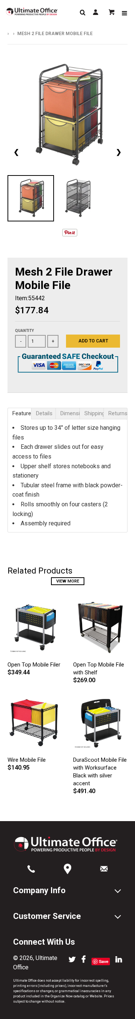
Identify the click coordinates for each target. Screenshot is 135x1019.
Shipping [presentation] (94, 413)
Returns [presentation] (118, 413)
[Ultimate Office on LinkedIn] (119, 960)
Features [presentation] (22, 413)
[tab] (20, 413)
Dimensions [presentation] (70, 413)
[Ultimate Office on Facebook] (83, 960)
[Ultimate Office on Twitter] (72, 960)
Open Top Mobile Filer (34, 664)
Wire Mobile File (27, 760)
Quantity (24, 331)
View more (67, 581)
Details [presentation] (44, 413)
